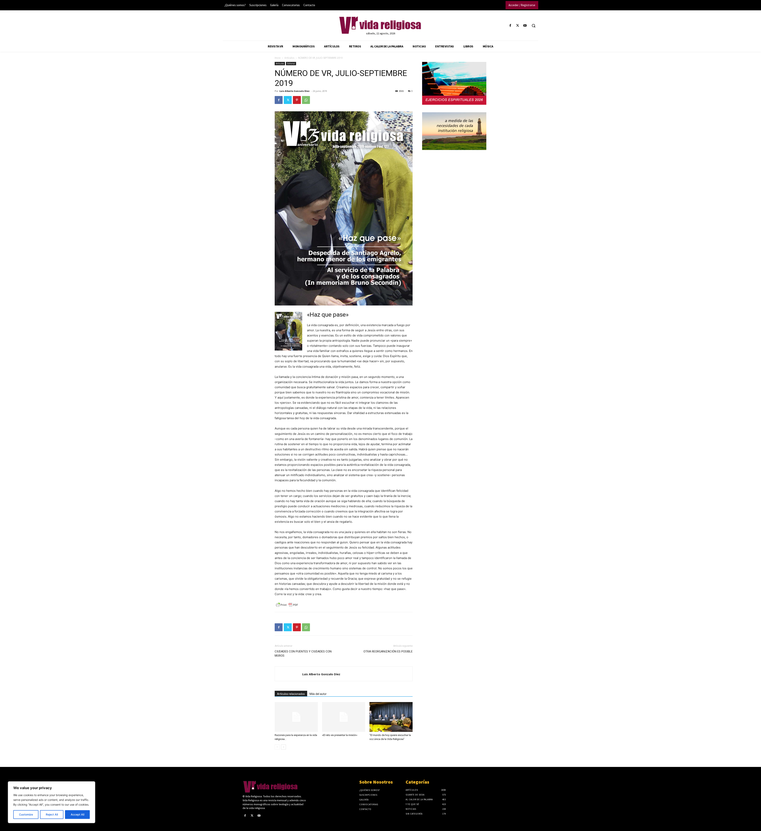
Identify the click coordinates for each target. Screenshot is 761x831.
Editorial (291, 63)
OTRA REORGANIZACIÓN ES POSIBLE (388, 651)
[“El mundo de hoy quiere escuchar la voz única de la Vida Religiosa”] (391, 717)
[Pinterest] (297, 100)
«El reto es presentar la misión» (339, 735)
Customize (26, 814)
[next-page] (283, 747)
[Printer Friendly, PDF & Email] (287, 605)
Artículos (289, 58)
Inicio (278, 58)
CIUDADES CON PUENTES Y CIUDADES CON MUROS (303, 653)
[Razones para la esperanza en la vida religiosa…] (296, 717)
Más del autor (318, 694)
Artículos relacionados (291, 694)
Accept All (77, 814)
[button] (533, 25)
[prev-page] (277, 747)
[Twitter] (517, 25)
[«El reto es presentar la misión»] (343, 717)
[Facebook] (510, 25)
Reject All (52, 814)
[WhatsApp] (306, 100)
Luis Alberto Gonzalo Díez (294, 90)
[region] (51, 802)
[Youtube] (525, 25)
